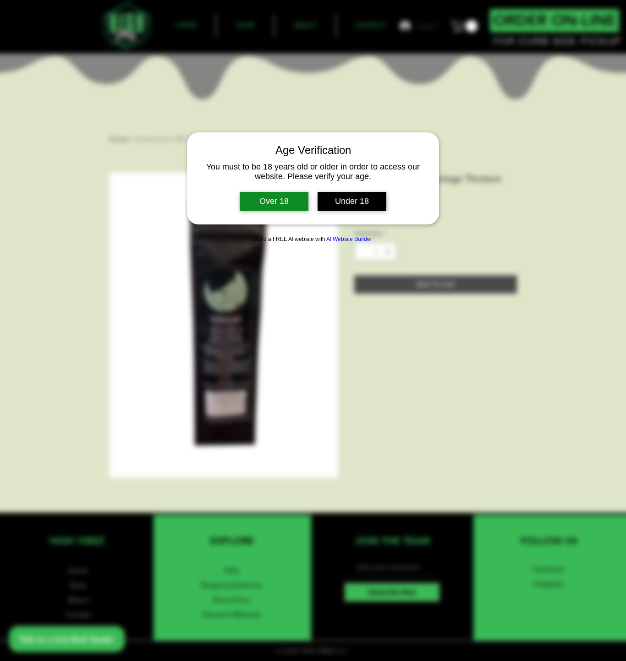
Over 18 (274, 201)
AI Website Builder (349, 239)
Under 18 (352, 201)
